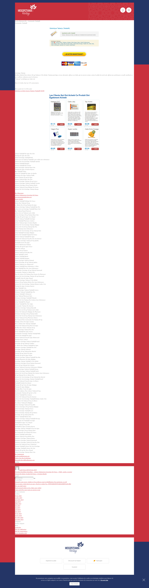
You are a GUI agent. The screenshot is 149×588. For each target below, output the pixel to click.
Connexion (18, 528)
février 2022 (18, 496)
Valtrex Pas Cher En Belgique (23, 458)
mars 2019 (18, 512)
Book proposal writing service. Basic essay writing (28, 488)
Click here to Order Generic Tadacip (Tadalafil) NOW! (29, 91)
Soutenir (74, 567)
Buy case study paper (20, 486)
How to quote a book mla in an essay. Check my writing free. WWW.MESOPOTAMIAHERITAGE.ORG (43, 484)
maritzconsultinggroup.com (22, 456)
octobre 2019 (18, 498)
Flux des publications (20, 529)
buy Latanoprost (19, 454)
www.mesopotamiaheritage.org (23, 197)
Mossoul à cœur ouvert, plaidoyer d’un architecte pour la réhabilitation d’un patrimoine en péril (41, 482)
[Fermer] (144, 580)
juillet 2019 (18, 504)
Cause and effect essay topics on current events (27, 490)
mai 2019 (17, 508)
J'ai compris (74, 584)
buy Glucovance (19, 193)
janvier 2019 (18, 516)
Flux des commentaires (21, 531)
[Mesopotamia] (27, 10)
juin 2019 (17, 506)
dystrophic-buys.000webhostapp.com (25, 460)
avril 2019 (18, 510)
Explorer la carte (51, 560)
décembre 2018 (19, 518)
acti (21, 470)
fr (123, 10)
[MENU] (128, 10)
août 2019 (18, 502)
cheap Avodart (19, 199)
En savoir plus (104, 580)
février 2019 (18, 514)
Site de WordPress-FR (21, 533)
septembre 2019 (19, 500)
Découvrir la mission (74, 560)
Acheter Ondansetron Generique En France (26, 195)
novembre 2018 (19, 520)
